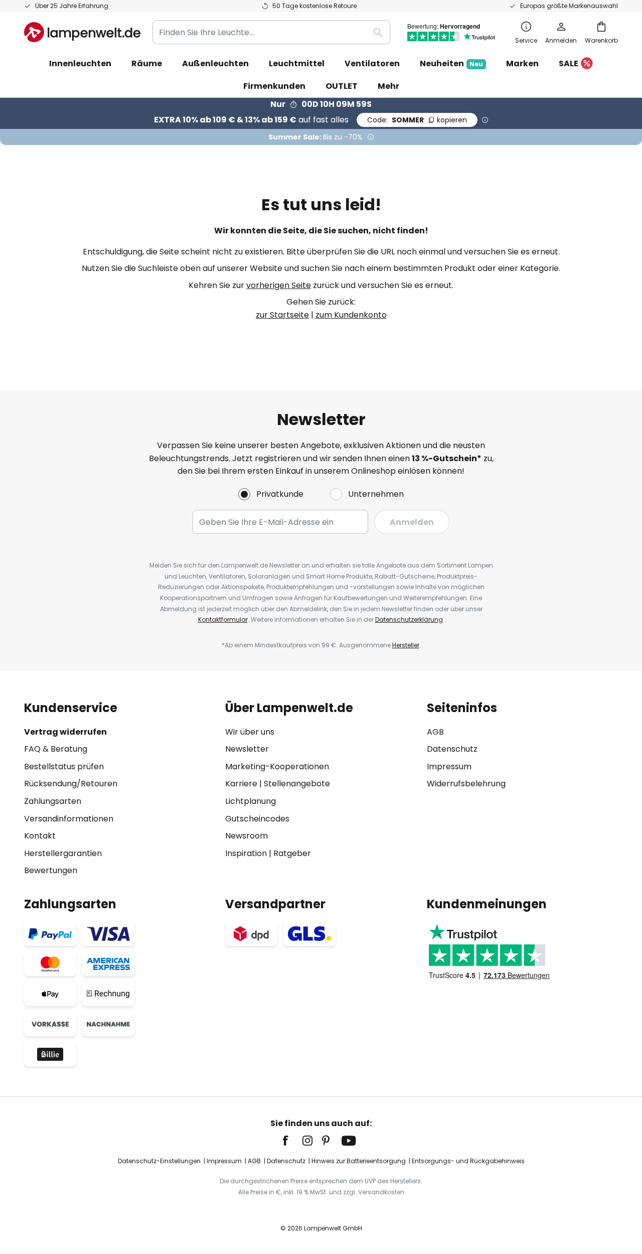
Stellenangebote (297, 783)
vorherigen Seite (278, 285)
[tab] (119, 789)
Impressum (449, 766)
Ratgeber (292, 853)
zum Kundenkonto (351, 315)
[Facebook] (292, 1141)
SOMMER (417, 120)
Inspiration (246, 853)
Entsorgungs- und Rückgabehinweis (468, 1161)
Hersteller (405, 645)
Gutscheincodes (257, 818)
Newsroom (246, 836)
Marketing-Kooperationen (277, 766)
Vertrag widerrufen (65, 732)
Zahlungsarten (52, 801)
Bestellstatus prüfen (64, 766)
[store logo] (82, 32)
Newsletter (247, 749)
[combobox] (271, 32)
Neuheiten (451, 63)
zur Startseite (282, 315)
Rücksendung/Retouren (70, 783)
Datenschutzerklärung (409, 619)
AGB (435, 732)
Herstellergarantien (63, 853)
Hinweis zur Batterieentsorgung (358, 1161)
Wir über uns (249, 732)
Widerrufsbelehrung (466, 783)
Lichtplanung (250, 801)
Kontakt (40, 836)
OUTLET (342, 86)
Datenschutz (452, 749)
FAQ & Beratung (55, 749)
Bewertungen (50, 870)
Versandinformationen (68, 818)
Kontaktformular (223, 619)
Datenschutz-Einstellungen (159, 1161)
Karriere (241, 783)
